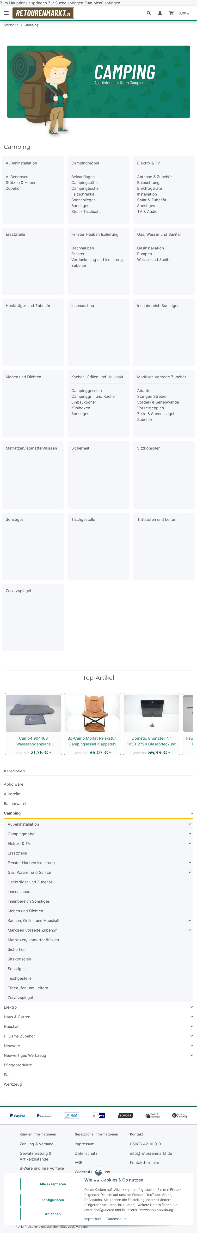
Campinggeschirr (86, 390)
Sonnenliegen (83, 199)
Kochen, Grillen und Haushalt (97, 376)
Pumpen (144, 253)
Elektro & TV (148, 163)
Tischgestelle (83, 519)
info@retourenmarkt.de (151, 1153)
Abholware (13, 784)
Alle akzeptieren (53, 1184)
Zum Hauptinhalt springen (24, 2)
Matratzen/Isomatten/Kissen (31, 448)
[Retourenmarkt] (43, 13)
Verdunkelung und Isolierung (97, 259)
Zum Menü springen (102, 2)
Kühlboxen (80, 407)
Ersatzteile (15, 234)
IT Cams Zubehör (19, 1036)
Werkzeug (13, 1084)
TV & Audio (147, 211)
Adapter (144, 390)
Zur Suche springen (66, 2)
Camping (12, 813)
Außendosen (17, 176)
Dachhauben (82, 248)
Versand (82, 1226)
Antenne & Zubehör (154, 176)
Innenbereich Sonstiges (158, 305)
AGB (78, 1162)
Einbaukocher (83, 402)
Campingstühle (84, 182)
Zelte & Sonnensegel (155, 413)
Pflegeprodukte (18, 1065)
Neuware (12, 1045)
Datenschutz (117, 1219)
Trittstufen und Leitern (157, 519)
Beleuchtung (148, 182)
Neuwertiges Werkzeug (25, 1055)
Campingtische (84, 188)
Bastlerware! (15, 803)
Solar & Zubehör (151, 199)
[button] (150, 13)
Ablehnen (53, 1214)
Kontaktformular (144, 1162)
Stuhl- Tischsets (85, 211)
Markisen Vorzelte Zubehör (161, 376)
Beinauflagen (83, 176)
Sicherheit (80, 448)
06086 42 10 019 (145, 1144)
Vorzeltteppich (150, 407)
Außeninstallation (21, 163)
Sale (8, 1074)
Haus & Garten (17, 1016)
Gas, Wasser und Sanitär (159, 234)
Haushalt (12, 1026)
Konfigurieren (53, 1200)
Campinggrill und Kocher (93, 396)
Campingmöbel (85, 163)
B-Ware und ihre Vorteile (42, 1168)
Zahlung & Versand (37, 1144)
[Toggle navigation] (6, 13)
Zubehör (13, 188)
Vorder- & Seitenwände (158, 402)
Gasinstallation (150, 248)
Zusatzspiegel (18, 590)
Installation (147, 194)
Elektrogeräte (149, 188)
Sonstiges (80, 205)
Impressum (93, 1219)
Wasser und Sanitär (154, 259)
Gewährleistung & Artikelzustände (35, 1156)
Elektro (10, 1007)
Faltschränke (82, 194)
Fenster (78, 253)
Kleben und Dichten (23, 376)
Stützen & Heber (21, 182)
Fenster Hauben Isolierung (94, 234)
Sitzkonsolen (148, 448)
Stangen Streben (152, 396)
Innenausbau (82, 305)
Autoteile (12, 793)
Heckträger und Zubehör (28, 305)
